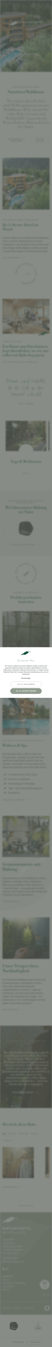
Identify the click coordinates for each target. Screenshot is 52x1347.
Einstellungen (26, 678)
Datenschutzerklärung (31, 672)
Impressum (26, 674)
